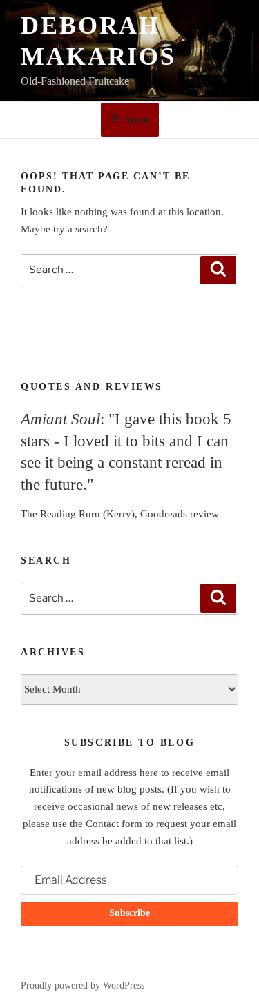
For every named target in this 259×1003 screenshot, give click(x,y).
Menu (137, 120)
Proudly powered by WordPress (82, 985)
